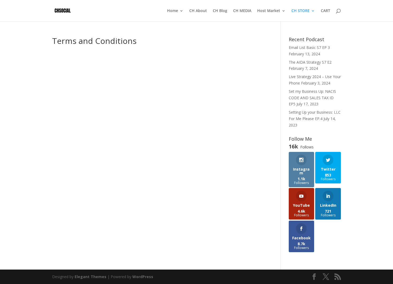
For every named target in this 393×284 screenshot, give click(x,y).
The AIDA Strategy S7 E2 (310, 62)
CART (325, 11)
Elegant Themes (90, 276)
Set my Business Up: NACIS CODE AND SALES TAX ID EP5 (312, 98)
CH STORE (300, 11)
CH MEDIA (242, 11)
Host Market (268, 11)
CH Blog (220, 11)
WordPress (142, 276)
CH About (198, 11)
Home (172, 11)
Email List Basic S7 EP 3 (309, 47)
